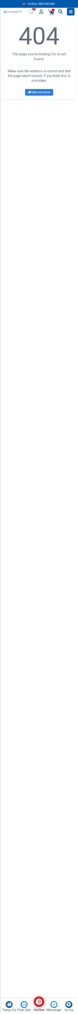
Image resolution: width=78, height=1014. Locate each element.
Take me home (40, 92)
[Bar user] (41, 11)
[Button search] (61, 11)
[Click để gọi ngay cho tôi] (39, 1002)
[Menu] (71, 11)
